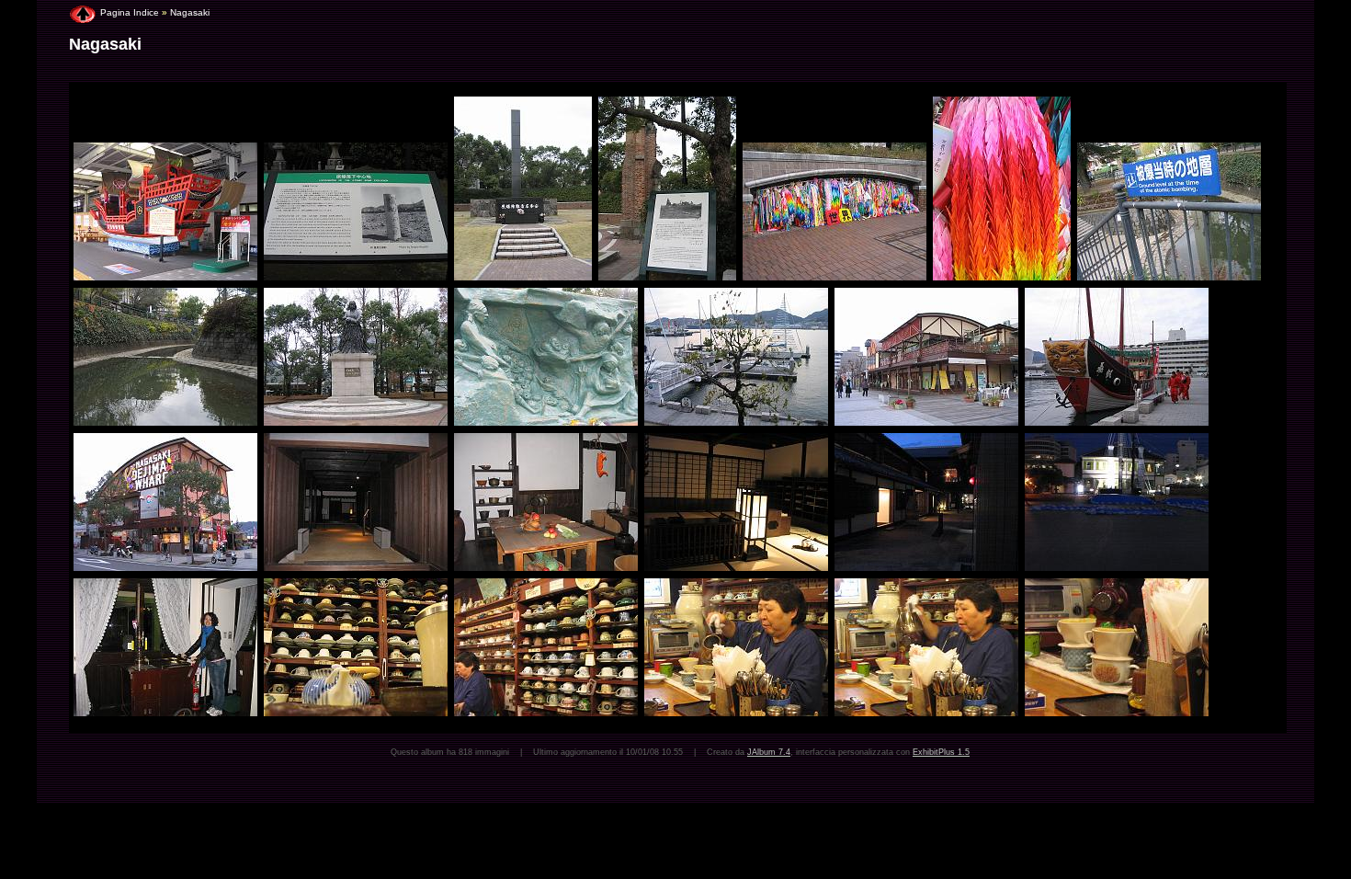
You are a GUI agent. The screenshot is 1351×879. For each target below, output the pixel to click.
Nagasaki (190, 12)
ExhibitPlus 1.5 (941, 752)
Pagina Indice (129, 12)
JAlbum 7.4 (768, 752)
